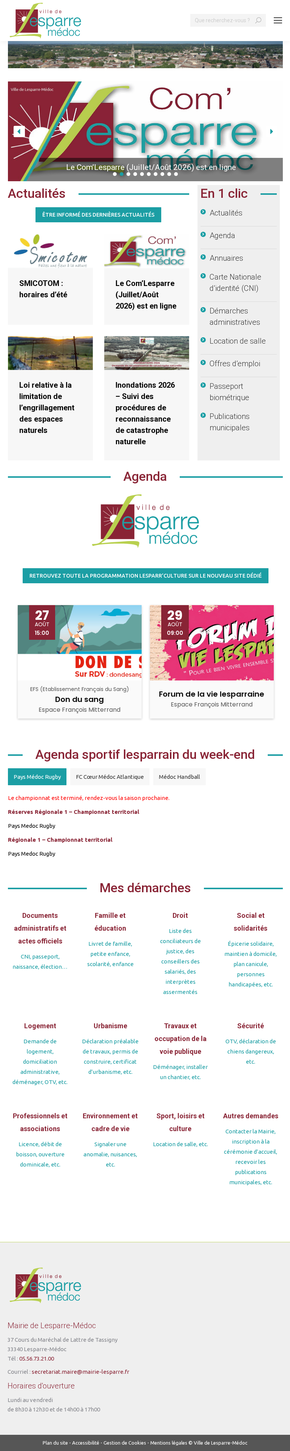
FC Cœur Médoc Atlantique (110, 777)
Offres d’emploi (235, 363)
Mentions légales (168, 1442)
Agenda (222, 235)
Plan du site (55, 1442)
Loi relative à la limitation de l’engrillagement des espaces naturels (46, 408)
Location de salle (238, 341)
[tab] (37, 776)
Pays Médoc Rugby (37, 777)
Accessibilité (85, 1442)
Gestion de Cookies (124, 1442)
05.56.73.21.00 (36, 1358)
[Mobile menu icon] (277, 20)
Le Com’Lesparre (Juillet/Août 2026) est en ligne (146, 294)
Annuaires (226, 258)
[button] (145, 131)
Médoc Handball (179, 777)
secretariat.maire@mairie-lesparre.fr (80, 1371)
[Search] (258, 20)
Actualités (226, 212)
